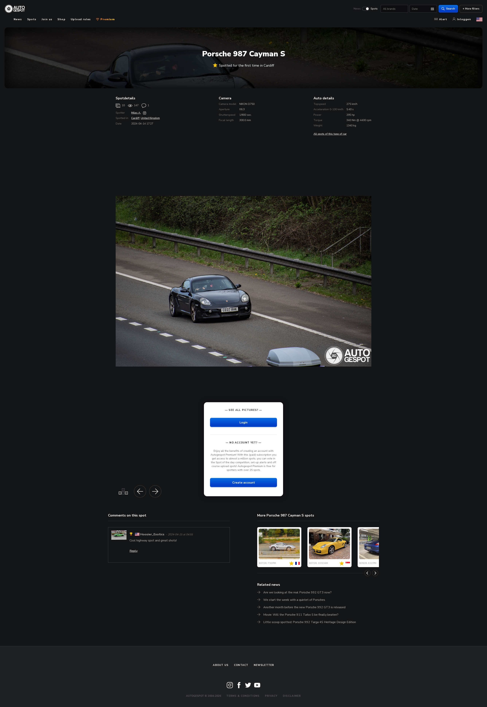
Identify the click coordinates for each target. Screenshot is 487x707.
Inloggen (464, 19)
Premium (107, 19)
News (357, 8)
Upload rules (81, 19)
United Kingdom (150, 118)
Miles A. (136, 113)
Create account (243, 483)
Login (243, 422)
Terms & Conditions (242, 696)
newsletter (264, 665)
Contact (241, 665)
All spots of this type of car (330, 134)
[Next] (375, 573)
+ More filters (471, 8)
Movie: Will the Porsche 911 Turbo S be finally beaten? (300, 615)
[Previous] (367, 573)
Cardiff (135, 118)
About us (220, 665)
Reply (134, 551)
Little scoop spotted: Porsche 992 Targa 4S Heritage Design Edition (309, 622)
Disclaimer (292, 696)
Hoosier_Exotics (152, 534)
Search (450, 8)
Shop (61, 19)
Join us (47, 19)
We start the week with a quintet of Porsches (294, 600)
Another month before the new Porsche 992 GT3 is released (304, 607)
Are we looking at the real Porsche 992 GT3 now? (297, 592)
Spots (374, 8)
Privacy (271, 696)
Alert (443, 19)
